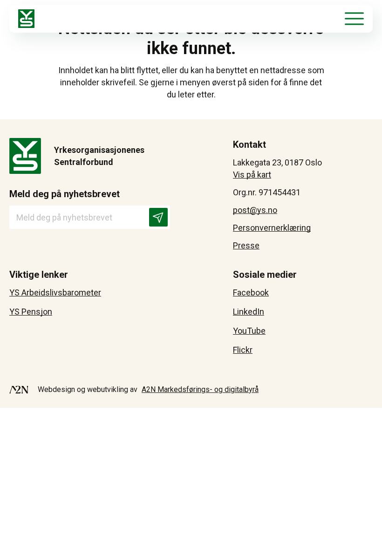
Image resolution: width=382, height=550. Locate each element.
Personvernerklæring (272, 228)
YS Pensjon (30, 311)
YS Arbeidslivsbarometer (55, 292)
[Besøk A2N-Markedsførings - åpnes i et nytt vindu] (18, 389)
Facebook (251, 292)
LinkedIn (248, 311)
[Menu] (354, 18)
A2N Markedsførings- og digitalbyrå (200, 389)
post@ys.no (255, 210)
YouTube (249, 331)
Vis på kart (252, 174)
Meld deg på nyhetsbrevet (64, 193)
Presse (246, 245)
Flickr (242, 350)
